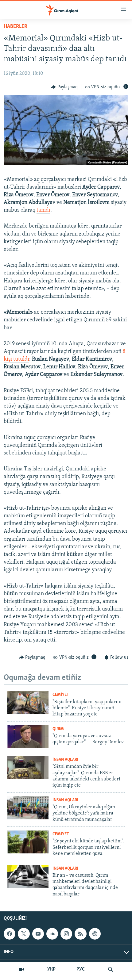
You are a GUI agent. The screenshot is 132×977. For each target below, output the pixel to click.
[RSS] (80, 934)
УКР (51, 969)
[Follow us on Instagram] (66, 934)
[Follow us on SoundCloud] (52, 934)
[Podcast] (95, 934)
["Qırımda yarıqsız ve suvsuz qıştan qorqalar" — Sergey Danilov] (28, 736)
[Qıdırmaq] (110, 969)
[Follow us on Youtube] (38, 934)
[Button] (64, 87)
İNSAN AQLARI (65, 759)
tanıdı (43, 210)
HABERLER (15, 26)
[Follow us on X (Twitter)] (23, 934)
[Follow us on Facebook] (9, 934)
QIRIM (58, 729)
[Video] (21, 969)
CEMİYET (60, 694)
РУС (80, 969)
